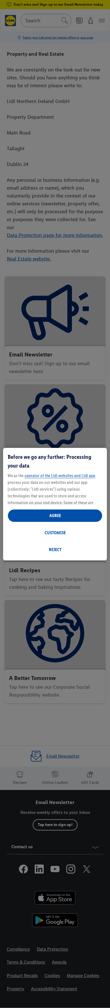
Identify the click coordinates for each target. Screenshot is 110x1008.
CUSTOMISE (55, 532)
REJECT (55, 549)
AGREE (55, 515)
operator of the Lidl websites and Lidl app (60, 475)
